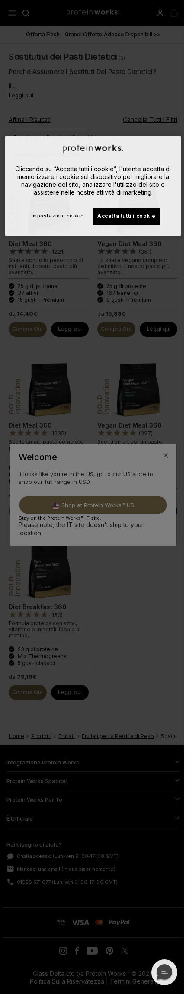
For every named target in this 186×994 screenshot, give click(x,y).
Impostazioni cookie (58, 216)
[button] (164, 972)
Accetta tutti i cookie (126, 216)
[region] (93, 186)
